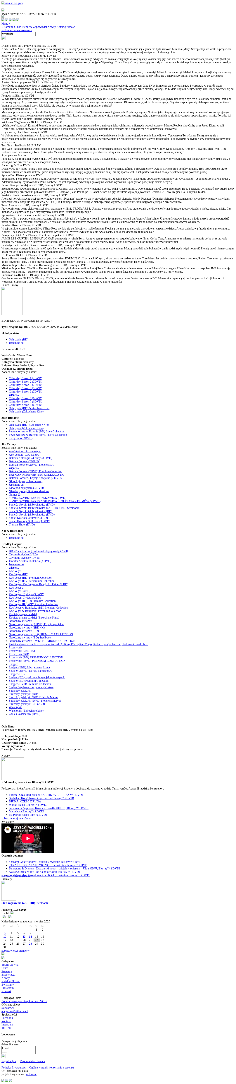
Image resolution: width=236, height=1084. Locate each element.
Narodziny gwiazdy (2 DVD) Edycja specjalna (36, 624)
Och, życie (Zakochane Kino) (26, 411)
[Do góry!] (12, 3)
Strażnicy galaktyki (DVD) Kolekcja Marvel (35, 700)
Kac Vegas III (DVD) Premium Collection (33, 604)
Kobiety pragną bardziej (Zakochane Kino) (34, 617)
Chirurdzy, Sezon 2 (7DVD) (25, 381)
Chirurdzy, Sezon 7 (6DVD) (25, 401)
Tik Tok (6, 1027)
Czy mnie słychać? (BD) (23, 554)
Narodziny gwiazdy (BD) (24, 630)
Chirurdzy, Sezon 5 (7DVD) (25, 391)
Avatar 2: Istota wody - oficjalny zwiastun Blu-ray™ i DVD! (44, 871)
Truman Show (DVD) (22, 524)
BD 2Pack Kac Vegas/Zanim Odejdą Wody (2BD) (38, 551)
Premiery (27, 26)
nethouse (31, 1074)
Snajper (13, 664)
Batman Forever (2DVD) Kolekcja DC (32, 464)
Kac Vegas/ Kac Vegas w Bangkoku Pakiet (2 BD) (38, 584)
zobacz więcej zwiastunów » (18, 875)
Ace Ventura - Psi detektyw (25, 451)
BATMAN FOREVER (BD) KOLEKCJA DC (36, 474)
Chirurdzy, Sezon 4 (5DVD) (25, 388)
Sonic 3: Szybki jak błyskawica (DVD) (32, 514)
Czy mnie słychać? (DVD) (24, 557)
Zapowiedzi (40, 26)
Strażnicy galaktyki (20, 690)
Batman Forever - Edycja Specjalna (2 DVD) (35, 478)
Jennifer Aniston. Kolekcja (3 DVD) (30, 561)
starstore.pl (7, 1007)
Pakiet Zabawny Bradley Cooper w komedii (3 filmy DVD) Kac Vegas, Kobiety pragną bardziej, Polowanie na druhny (78, 644)
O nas (17, 26)
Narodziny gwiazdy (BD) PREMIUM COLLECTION (41, 634)
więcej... (14, 394)
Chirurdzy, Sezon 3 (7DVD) (25, 384)
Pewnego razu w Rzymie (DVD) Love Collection (38, 434)
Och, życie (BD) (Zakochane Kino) (29, 408)
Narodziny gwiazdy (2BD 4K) (27, 627)
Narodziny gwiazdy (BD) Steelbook (30, 637)
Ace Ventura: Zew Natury (24, 454)
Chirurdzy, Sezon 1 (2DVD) (25, 378)
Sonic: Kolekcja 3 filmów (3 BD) (28, 517)
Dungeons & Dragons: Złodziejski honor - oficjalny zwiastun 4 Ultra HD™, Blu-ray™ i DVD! (64, 868)
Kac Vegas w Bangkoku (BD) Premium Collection (38, 607)
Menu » (6, 23)
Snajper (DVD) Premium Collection (30, 684)
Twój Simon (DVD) (20, 438)
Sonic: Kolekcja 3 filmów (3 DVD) (29, 521)
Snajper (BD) (17, 674)
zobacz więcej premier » (15, 950)
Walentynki (15, 707)
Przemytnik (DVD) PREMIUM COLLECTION (37, 660)
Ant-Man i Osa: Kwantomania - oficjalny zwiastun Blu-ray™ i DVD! (49, 875)
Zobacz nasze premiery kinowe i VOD (24, 1001)
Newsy (52, 26)
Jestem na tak (16, 342)
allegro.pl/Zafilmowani (14, 1011)
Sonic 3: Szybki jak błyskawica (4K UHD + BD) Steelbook (44, 507)
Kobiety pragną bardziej (23, 614)
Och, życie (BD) (18, 339)
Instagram (7, 1024)
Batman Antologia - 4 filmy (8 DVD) (30, 458)
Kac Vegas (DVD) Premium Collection (32, 581)
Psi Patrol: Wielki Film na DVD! (28, 814)
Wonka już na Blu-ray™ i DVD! (28, 804)
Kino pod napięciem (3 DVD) (26, 487)
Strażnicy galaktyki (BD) (23, 694)
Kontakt (6, 991)
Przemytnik (15, 647)
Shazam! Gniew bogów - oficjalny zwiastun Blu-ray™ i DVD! (45, 861)
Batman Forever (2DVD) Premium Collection (35, 471)
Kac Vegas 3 (16, 587)
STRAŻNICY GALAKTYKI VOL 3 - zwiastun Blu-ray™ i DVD (48, 865)
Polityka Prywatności (14, 1067)
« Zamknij (7, 26)
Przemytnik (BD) (19, 654)
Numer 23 (15, 494)
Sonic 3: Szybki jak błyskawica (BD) (30, 511)
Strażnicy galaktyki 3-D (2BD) (27, 703)
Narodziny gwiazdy (20, 620)
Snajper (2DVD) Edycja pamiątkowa (30, 670)
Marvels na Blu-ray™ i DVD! (26, 811)
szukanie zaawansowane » (16, 30)
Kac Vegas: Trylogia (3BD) (25, 597)
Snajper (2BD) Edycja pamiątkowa (29, 667)
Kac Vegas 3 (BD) (19, 590)
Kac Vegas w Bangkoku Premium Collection (35, 610)
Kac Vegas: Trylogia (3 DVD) (26, 594)
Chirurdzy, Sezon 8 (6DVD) (25, 404)
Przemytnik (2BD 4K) (22, 650)
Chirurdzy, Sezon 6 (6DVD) (25, 398)
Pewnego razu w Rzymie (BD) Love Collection (37, 431)
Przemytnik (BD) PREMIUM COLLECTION (36, 657)
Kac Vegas (15, 571)
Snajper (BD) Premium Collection (28, 680)
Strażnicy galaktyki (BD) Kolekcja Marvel (33, 697)
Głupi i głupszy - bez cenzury (26, 481)
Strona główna (9, 964)
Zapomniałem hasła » (32, 1061)
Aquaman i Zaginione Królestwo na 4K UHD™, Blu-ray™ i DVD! (48, 808)
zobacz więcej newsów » (16, 818)
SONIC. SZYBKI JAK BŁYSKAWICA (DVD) (37, 497)
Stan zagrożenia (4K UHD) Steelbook (24, 903)
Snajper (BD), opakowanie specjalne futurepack (37, 677)
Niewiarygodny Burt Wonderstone (29, 491)
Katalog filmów (66, 26)
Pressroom (7, 987)
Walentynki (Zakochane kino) (26, 710)
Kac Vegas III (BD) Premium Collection (32, 600)
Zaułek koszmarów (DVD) (24, 713)
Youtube (6, 1021)
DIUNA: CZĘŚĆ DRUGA (25, 801)
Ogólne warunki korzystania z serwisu (51, 1067)
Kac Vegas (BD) (18, 574)
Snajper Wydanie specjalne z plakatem (31, 687)
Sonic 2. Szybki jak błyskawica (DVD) (32, 504)
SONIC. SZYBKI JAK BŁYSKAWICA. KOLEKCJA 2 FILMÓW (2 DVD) (54, 501)
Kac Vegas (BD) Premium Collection (30, 577)
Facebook (7, 1017)
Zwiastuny (7, 984)
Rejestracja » (8, 1061)
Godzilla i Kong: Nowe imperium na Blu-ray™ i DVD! (41, 798)
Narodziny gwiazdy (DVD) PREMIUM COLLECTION (42, 640)
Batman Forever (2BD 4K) (24, 461)
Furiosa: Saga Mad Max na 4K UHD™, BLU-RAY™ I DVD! (46, 794)
